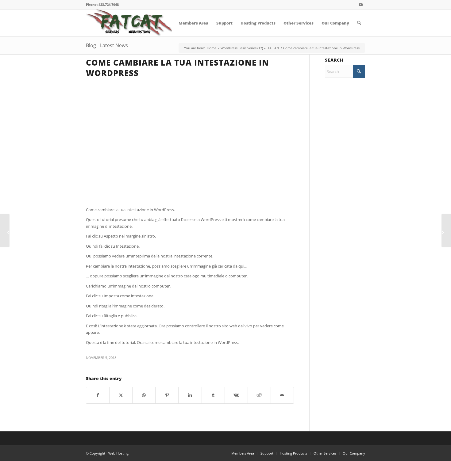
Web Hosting (118, 453)
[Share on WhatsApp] (144, 395)
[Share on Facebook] (97, 395)
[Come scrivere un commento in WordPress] (5, 230)
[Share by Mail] (282, 395)
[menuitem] (193, 23)
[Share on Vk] (236, 395)
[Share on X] (121, 395)
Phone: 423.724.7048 (102, 4)
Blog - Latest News (107, 45)
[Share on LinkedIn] (190, 395)
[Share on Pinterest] (167, 395)
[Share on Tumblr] (213, 395)
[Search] (359, 23)
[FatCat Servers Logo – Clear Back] (129, 23)
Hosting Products (293, 453)
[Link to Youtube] (360, 4)
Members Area (242, 453)
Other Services (325, 453)
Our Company (354, 453)
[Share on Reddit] (259, 395)
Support (266, 453)
